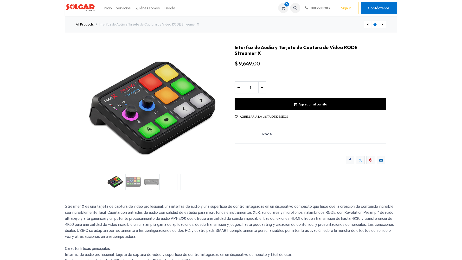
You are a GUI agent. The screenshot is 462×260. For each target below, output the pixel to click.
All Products (85, 24)
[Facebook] (350, 160)
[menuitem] (108, 8)
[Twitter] (360, 160)
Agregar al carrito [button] (313, 104)
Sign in (346, 8)
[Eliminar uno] (238, 87)
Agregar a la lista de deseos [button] (264, 116)
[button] (295, 8)
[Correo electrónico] (381, 160)
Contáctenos (379, 8)
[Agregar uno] (262, 87)
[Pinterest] (370, 160)
